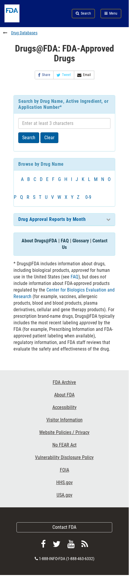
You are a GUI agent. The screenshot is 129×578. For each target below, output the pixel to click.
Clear (49, 137)
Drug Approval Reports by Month (52, 219)
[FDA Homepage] (21, 21)
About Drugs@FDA (39, 241)
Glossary (80, 241)
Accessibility (64, 407)
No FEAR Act (64, 445)
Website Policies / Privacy (64, 432)
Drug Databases (24, 32)
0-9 (88, 197)
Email (87, 75)
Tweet (66, 75)
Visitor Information (64, 420)
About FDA (64, 395)
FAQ (65, 241)
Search (28, 137)
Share (46, 75)
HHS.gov (64, 482)
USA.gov (64, 495)
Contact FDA (64, 527)
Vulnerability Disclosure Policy (64, 457)
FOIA (64, 470)
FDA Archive (64, 382)
